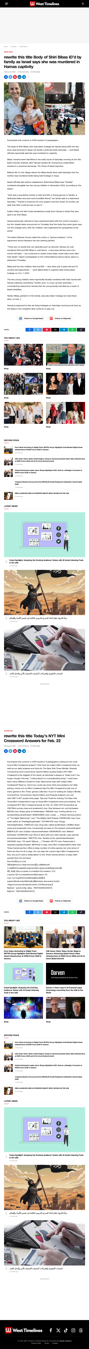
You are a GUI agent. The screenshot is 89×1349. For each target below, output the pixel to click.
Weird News (8, 52)
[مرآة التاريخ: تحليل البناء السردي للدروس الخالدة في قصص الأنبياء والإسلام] (44, 592)
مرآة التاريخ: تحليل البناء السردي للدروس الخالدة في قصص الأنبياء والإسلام (38, 618)
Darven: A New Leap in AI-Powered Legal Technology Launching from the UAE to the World (64, 990)
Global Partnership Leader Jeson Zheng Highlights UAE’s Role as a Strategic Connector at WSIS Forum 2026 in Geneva (48, 471)
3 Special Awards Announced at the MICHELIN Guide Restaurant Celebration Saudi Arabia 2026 (48, 483)
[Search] (82, 3)
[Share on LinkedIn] (19, 77)
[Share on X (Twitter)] (10, 77)
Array (6, 368)
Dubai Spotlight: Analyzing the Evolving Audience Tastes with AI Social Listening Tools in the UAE (46, 561)
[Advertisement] (44, 25)
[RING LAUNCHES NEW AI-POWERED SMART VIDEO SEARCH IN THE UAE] (8, 496)
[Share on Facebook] (6, 77)
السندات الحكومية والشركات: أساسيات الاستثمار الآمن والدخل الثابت (35, 673)
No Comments (24, 72)
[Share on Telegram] (24, 77)
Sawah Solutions (65, 1341)
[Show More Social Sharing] (28, 77)
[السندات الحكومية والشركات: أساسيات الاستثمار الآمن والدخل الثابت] (44, 647)
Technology (8, 731)
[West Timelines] (44, 3)
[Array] (23, 355)
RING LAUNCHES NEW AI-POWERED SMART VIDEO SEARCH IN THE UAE (42, 493)
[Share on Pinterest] (15, 77)
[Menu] (6, 3)
